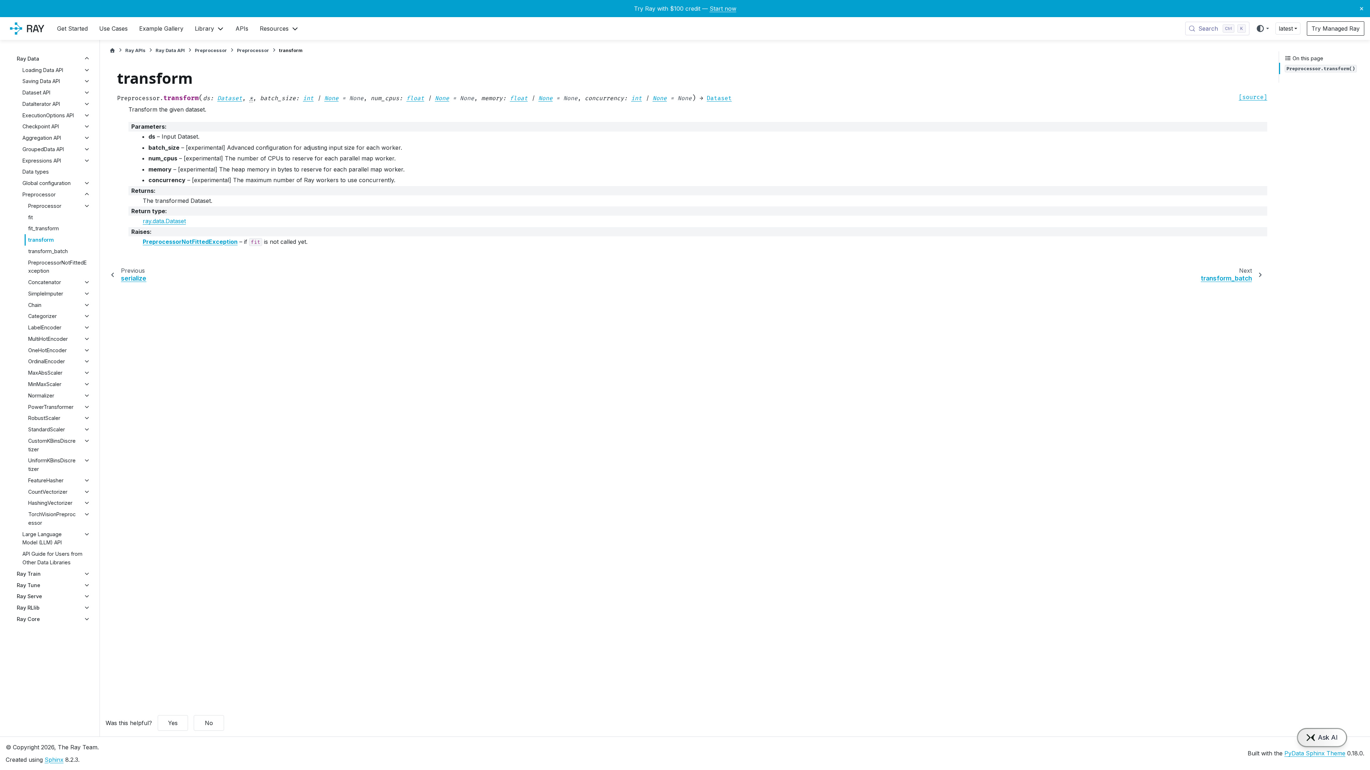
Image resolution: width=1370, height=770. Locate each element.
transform (41, 240)
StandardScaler (46, 429)
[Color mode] (1262, 28)
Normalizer (41, 395)
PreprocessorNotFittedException (57, 267)
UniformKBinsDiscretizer (52, 464)
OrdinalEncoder (46, 361)
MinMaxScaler (44, 384)
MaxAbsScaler (45, 373)
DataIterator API (41, 104)
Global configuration (46, 183)
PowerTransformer (50, 407)
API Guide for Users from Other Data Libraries (52, 558)
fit (30, 217)
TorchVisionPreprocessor (52, 518)
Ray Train (29, 574)
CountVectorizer (47, 492)
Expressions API (41, 161)
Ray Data (28, 59)
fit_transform (43, 228)
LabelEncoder (44, 327)
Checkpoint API (40, 126)
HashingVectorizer (50, 503)
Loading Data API (42, 70)
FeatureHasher (46, 480)
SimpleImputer (45, 294)
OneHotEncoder (47, 350)
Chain (34, 305)
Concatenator (44, 282)
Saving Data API (41, 81)
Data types (35, 172)
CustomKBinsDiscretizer (52, 445)
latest (1286, 28)
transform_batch (48, 251)
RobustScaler (44, 418)
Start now (723, 8)
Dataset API (36, 92)
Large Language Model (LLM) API (42, 538)
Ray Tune (28, 585)
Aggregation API (41, 138)
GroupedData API (43, 149)
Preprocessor (39, 194)
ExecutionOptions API (48, 115)
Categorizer (42, 316)
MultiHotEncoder (48, 339)
